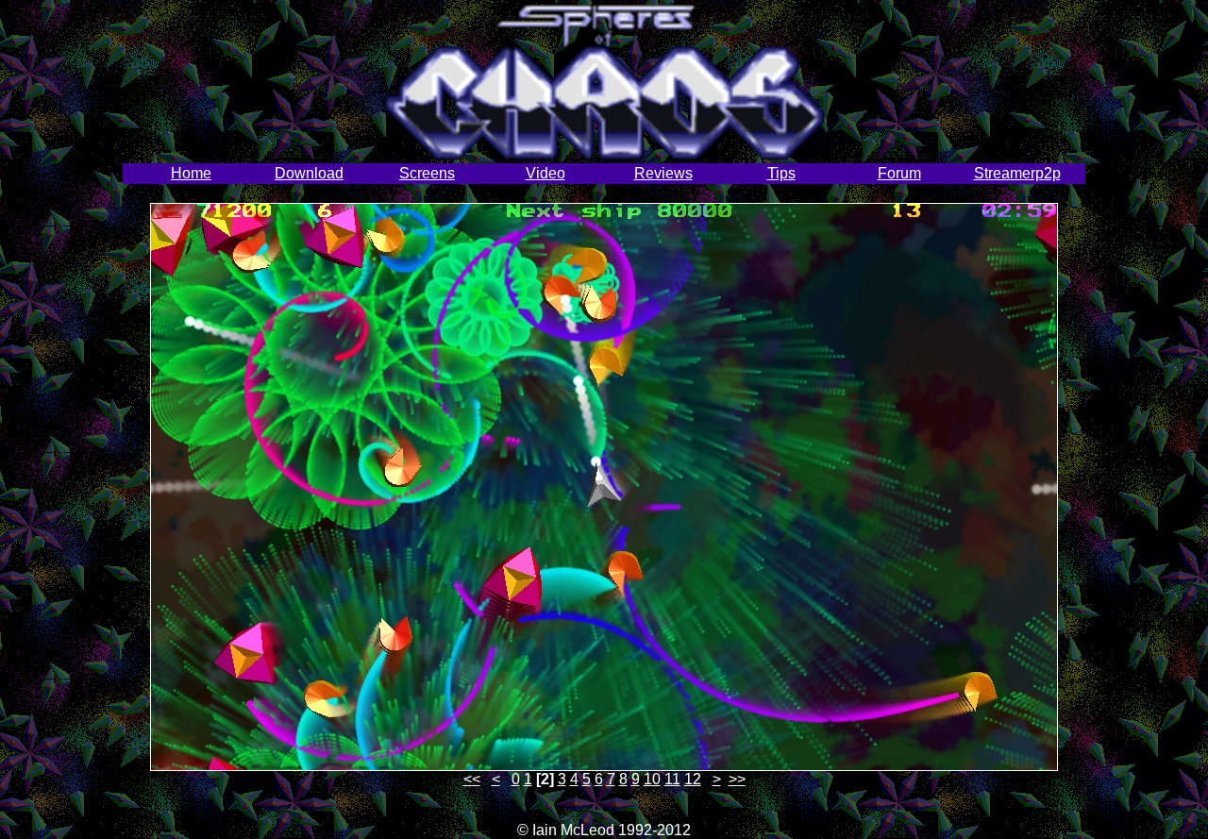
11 (672, 779)
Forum (899, 173)
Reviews (663, 173)
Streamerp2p (1017, 173)
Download (309, 173)
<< (471, 779)
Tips (781, 173)
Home (191, 173)
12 (692, 779)
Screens (427, 173)
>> (737, 779)
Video (545, 173)
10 (652, 779)
